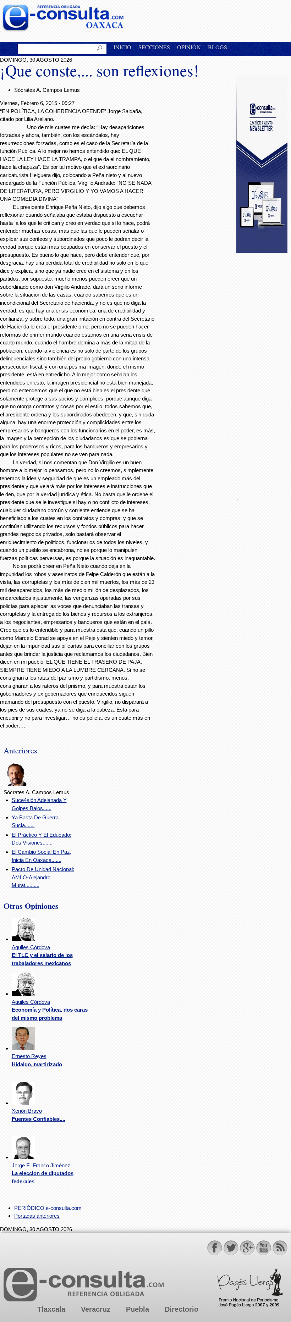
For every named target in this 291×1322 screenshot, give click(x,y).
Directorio (181, 1309)
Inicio (122, 47)
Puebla (137, 1309)
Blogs (217, 47)
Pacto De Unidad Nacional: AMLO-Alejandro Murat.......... (43, 877)
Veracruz (95, 1309)
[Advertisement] (263, 369)
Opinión (189, 47)
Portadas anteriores (37, 1216)
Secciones (154, 47)
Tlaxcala (51, 1309)
